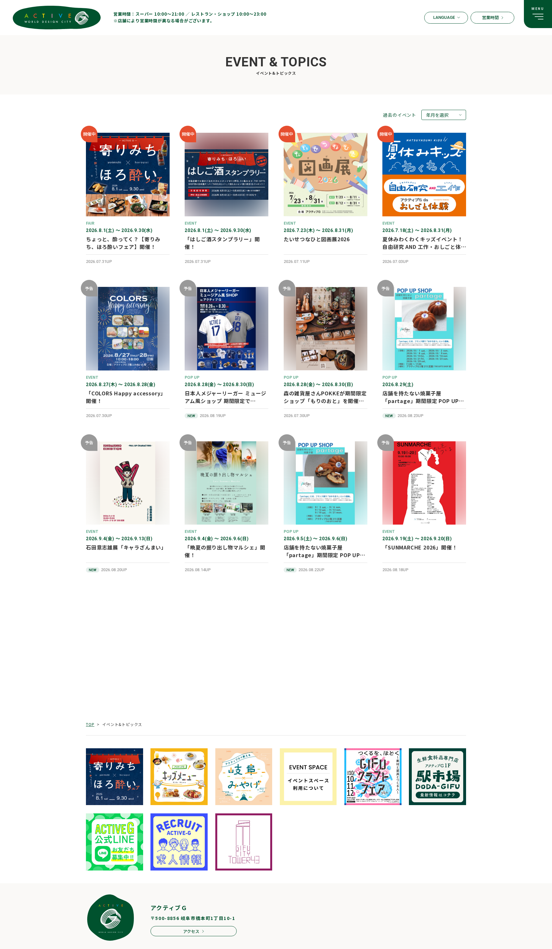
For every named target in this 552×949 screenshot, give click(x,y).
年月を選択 (437, 115)
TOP (90, 724)
